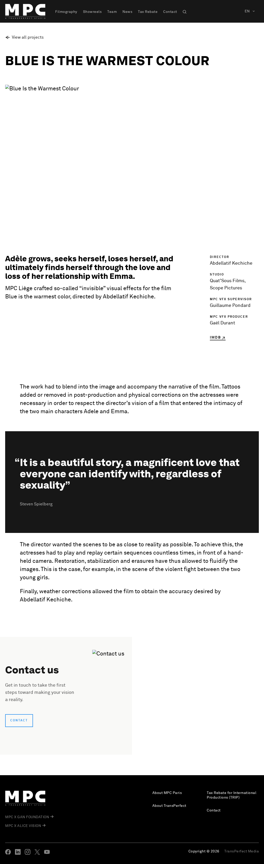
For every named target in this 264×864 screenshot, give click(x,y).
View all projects (28, 37)
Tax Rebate (148, 12)
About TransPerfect (169, 806)
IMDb (215, 337)
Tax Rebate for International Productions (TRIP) (231, 795)
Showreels (92, 12)
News (127, 12)
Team (112, 12)
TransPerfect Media (241, 851)
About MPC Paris (167, 793)
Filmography (66, 12)
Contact (170, 12)
